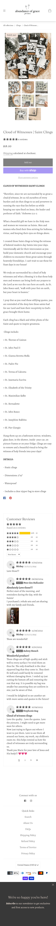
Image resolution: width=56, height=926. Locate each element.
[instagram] (31, 801)
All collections (8, 25)
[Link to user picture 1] (13, 616)
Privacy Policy (28, 853)
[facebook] (25, 801)
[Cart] (50, 11)
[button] (9, 56)
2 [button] (25, 760)
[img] (23, 562)
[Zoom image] (28, 56)
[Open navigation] (6, 10)
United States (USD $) (27, 864)
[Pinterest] (10, 498)
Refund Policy (28, 841)
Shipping (8, 153)
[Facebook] (4, 498)
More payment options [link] (28, 177)
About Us (28, 823)
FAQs (28, 829)
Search (28, 816)
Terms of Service (28, 847)
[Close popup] (53, 885)
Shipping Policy (28, 835)
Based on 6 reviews (16, 527)
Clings (18, 25)
